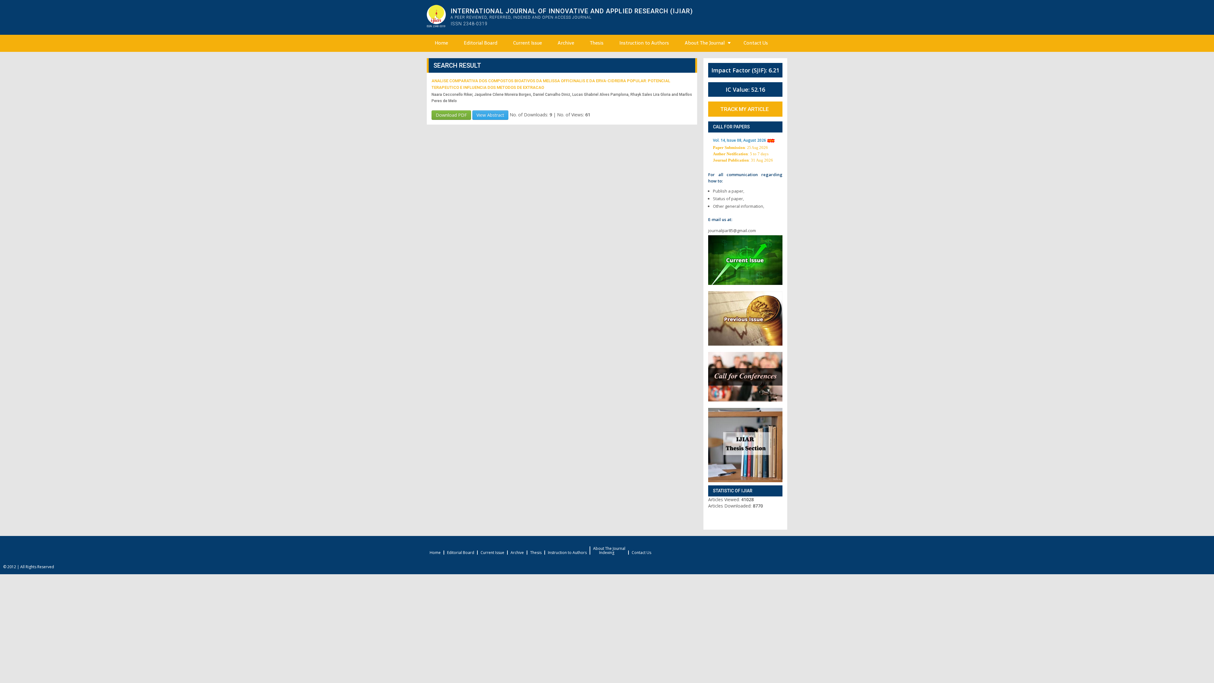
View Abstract (490, 115)
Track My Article (744, 109)
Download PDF (451, 115)
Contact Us (756, 43)
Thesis (597, 43)
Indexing (606, 553)
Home (441, 43)
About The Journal (705, 43)
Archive (566, 43)
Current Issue (527, 43)
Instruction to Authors (644, 43)
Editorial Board (480, 43)
